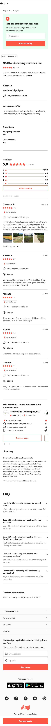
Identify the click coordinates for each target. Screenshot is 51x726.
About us (6, 631)
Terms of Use (19, 714)
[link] (22, 421)
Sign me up (25, 667)
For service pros (9, 618)
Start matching (25, 43)
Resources (7, 625)
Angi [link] (4, 11)
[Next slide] (10, 444)
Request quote (22, 438)
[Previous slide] (4, 444)
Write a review (25, 188)
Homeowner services (10, 611)
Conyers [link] (16, 11)
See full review (9, 246)
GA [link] (10, 11)
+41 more (28, 75)
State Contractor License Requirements (18, 458)
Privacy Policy (31, 714)
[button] (7, 238)
